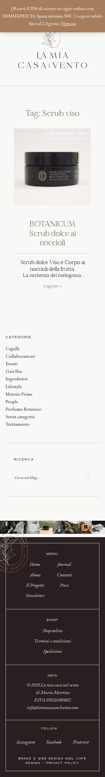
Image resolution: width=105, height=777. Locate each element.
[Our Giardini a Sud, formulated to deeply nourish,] (59, 527)
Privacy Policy (62, 762)
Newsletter (35, 595)
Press (64, 585)
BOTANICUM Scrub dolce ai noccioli (52, 234)
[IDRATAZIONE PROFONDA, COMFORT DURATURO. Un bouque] (32, 527)
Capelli (13, 348)
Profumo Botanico (23, 409)
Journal (64, 564)
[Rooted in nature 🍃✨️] (72, 527)
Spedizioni (52, 651)
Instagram (26, 742)
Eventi (12, 364)
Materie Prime (19, 394)
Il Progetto (35, 585)
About (35, 575)
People (12, 401)
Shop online (53, 630)
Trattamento (18, 424)
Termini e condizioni (52, 641)
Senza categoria (20, 416)
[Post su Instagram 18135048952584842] (19, 527)
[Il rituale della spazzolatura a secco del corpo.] (85, 527)
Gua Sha (14, 371)
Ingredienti (17, 379)
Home (35, 564)
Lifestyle (14, 386)
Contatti (64, 575)
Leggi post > (52, 285)
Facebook (54, 742)
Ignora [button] (69, 23)
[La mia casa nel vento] (53, 58)
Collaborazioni (20, 356)
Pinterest (81, 742)
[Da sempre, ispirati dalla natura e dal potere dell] (98, 527)
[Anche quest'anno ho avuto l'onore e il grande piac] (6, 527)
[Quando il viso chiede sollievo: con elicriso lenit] (46, 527)
